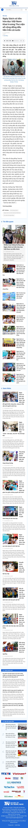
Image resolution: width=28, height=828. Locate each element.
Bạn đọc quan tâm (9, 721)
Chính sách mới (8, 670)
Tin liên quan (8, 221)
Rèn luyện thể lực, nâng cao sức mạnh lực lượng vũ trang (11, 735)
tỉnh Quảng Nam (14, 210)
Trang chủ (10, 825)
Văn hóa (5, 15)
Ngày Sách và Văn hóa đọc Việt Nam (12, 212)
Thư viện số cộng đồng (9, 215)
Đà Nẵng (6, 35)
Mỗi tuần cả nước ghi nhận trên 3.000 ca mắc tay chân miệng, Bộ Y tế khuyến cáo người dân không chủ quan (12, 754)
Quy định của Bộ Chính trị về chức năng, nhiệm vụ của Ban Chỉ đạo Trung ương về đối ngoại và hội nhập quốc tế (13, 675)
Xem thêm (7, 388)
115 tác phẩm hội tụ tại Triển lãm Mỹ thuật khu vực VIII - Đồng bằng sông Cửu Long (11, 765)
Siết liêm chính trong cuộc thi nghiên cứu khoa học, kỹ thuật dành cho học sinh (13, 691)
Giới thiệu (17, 825)
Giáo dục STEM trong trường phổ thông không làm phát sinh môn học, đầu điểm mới (13, 705)
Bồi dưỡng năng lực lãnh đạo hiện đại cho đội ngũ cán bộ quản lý (11, 727)
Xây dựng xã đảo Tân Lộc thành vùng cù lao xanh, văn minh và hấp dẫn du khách (11, 744)
